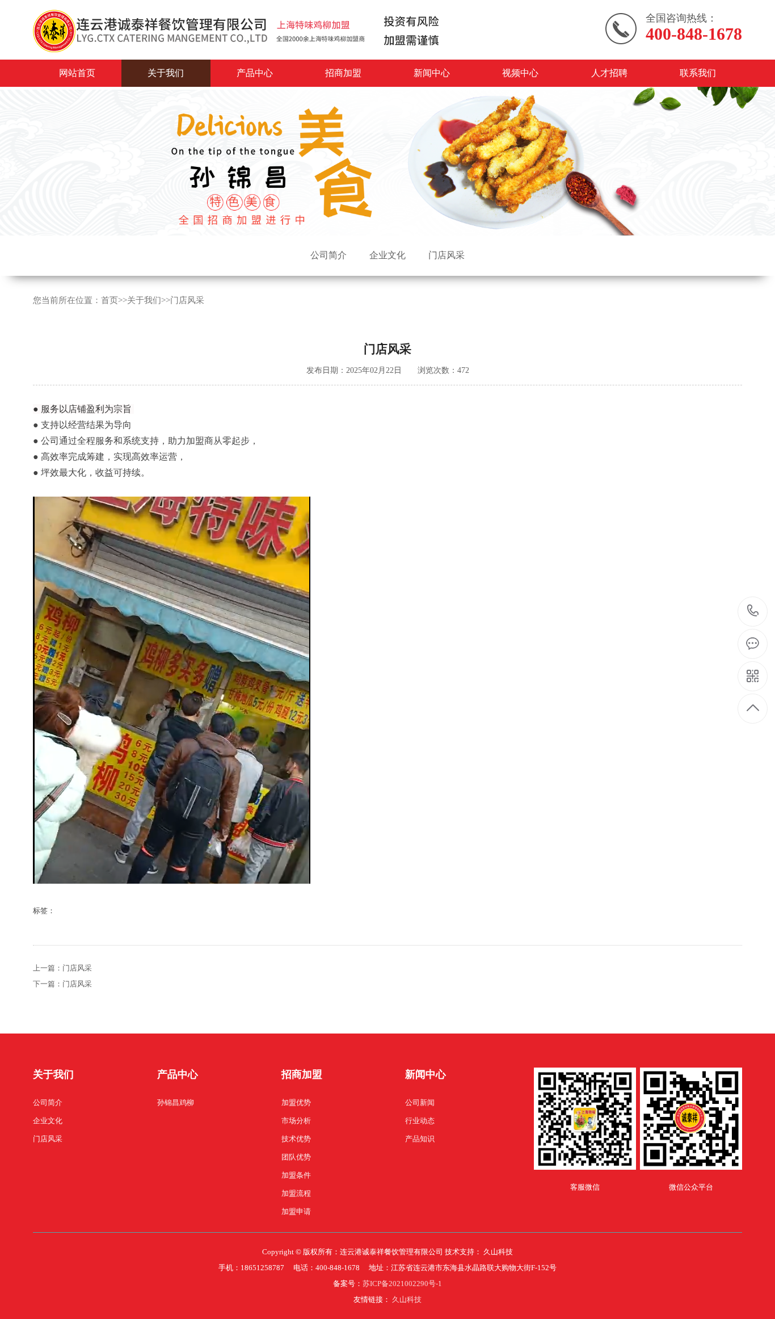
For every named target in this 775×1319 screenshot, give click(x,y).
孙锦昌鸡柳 (175, 1102)
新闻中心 (432, 73)
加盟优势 (296, 1102)
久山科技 (407, 1299)
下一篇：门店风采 (62, 984)
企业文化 (387, 255)
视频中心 (520, 73)
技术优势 (296, 1139)
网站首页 (77, 73)
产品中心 (255, 73)
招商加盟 (343, 73)
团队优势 (296, 1157)
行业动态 (420, 1120)
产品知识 (420, 1139)
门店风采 (446, 255)
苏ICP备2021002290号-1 (402, 1283)
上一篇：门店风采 (62, 968)
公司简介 (328, 255)
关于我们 (166, 73)
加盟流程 (296, 1193)
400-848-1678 (753, 612)
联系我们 (698, 73)
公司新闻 (420, 1102)
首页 (109, 300)
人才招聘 (609, 73)
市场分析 (296, 1120)
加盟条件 (296, 1175)
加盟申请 (296, 1211)
